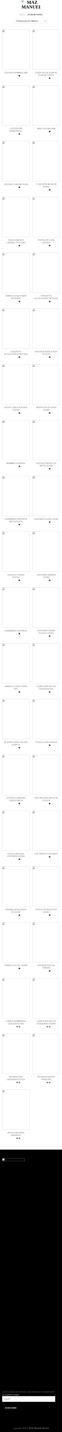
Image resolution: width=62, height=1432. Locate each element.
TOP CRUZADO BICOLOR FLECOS (46, 799)
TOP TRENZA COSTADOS (46, 854)
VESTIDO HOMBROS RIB (15, 73)
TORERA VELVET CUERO (16, 965)
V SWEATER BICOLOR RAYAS (46, 185)
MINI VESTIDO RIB (46, 129)
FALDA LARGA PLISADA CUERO (15, 408)
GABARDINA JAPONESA (16, 631)
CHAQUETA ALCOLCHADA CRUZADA (46, 297)
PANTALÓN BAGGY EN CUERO (46, 910)
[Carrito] (58, 5)
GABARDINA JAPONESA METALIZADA (16, 520)
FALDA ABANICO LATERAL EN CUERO (16, 241)
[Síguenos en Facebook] (4, 1380)
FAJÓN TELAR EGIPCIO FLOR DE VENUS (46, 74)
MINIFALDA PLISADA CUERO (46, 408)
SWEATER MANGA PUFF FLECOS (46, 353)
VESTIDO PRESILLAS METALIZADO (46, 464)
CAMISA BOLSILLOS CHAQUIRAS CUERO (46, 1022)
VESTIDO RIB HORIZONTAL (15, 129)
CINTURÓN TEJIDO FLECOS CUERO (46, 632)
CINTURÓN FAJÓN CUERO (46, 519)
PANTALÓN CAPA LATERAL (46, 241)
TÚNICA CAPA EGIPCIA (46, 742)
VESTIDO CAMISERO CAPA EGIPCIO (16, 799)
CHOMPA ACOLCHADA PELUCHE (16, 910)
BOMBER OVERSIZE (15, 463)
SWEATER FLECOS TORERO (46, 966)
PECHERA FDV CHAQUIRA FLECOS (16, 1078)
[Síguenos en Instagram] (9, 1380)
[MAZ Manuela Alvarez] (31, 5)
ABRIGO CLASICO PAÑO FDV (15, 687)
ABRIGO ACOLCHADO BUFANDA (16, 297)
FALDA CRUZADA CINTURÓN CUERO (16, 855)
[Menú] (4, 4)
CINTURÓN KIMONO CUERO (46, 576)
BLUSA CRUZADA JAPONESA (15, 1134)
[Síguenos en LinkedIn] (13, 1380)
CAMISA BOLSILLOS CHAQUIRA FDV (46, 687)
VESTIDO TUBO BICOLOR (16, 184)
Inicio (22, 15)
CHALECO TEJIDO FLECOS (15, 576)
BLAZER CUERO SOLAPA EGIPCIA (16, 743)
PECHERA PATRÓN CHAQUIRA (46, 1078)
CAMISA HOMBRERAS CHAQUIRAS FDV (16, 1022)
